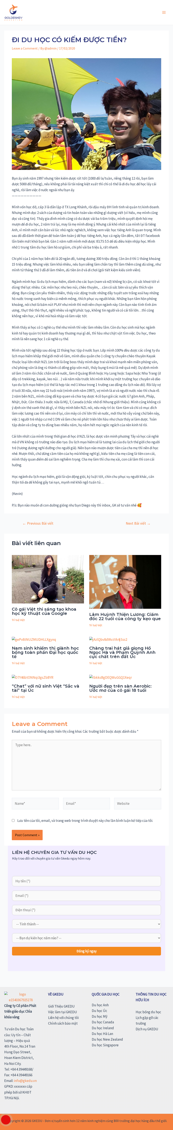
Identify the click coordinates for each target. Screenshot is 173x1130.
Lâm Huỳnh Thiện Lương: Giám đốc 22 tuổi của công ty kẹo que (125, 616)
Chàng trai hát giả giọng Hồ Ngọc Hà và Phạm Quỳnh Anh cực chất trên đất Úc (122, 652)
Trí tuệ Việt (18, 620)
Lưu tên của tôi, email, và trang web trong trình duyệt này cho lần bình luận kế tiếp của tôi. (85, 820)
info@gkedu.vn (25, 1080)
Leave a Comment (25, 48)
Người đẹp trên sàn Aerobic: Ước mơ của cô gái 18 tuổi (120, 688)
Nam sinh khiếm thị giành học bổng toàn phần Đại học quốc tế (45, 652)
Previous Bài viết (37, 523)
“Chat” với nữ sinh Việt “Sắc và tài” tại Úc (45, 688)
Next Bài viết (138, 523)
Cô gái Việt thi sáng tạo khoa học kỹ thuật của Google (44, 611)
